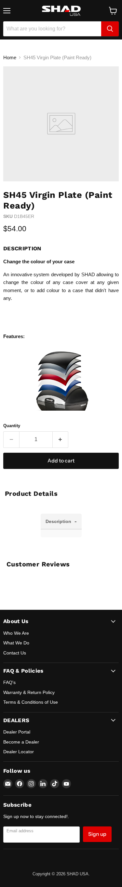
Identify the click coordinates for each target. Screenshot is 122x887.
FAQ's (9, 682)
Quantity (11, 425)
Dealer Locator (18, 751)
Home (9, 57)
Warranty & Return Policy (29, 692)
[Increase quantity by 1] (61, 439)
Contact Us (14, 652)
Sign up (97, 834)
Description (61, 521)
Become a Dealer (21, 742)
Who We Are (16, 633)
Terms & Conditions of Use (30, 702)
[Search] (110, 28)
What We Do (16, 642)
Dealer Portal (16, 731)
